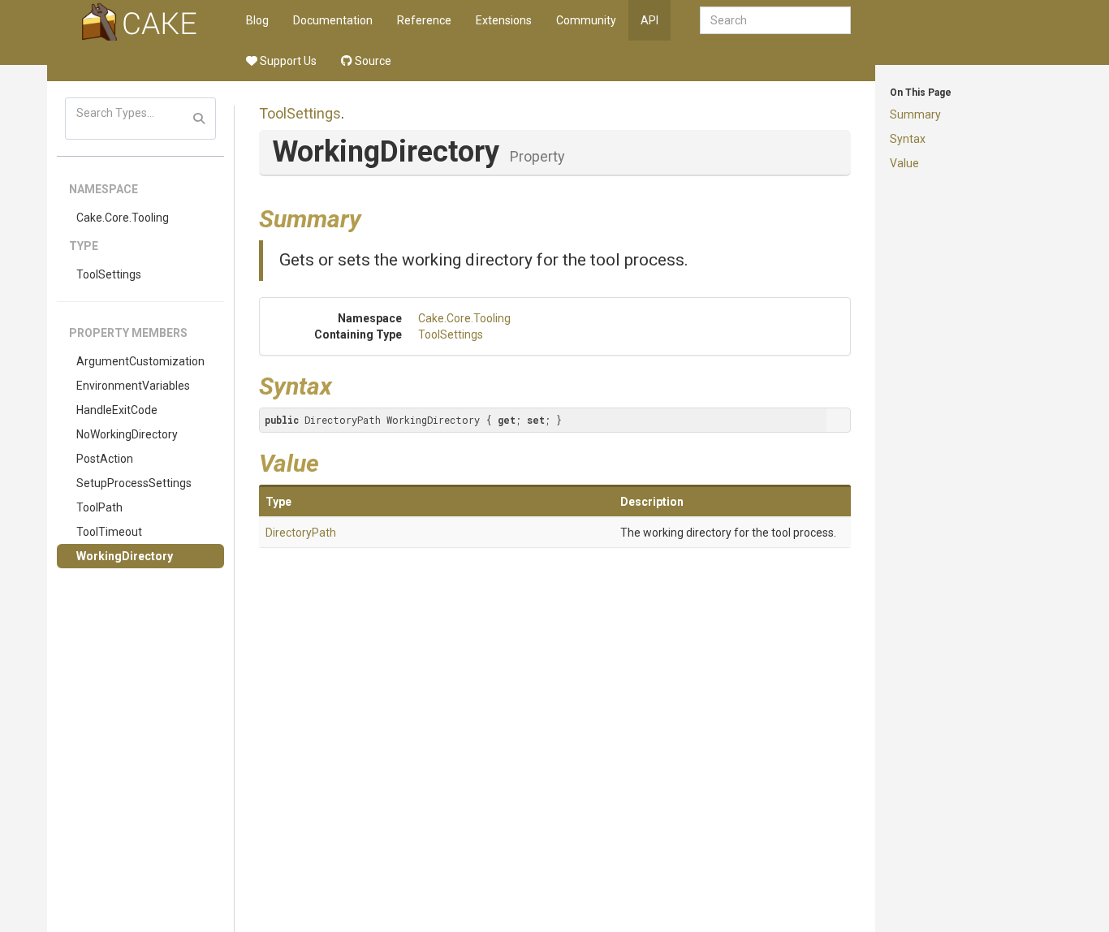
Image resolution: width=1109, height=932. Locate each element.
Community (586, 20)
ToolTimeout (109, 531)
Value (904, 163)
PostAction (104, 458)
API (649, 20)
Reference (424, 20)
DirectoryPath (300, 532)
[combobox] (775, 20)
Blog (257, 20)
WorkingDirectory (124, 556)
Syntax (908, 138)
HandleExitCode (117, 409)
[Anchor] (373, 217)
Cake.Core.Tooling (122, 217)
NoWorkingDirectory (127, 434)
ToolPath (99, 507)
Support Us (287, 60)
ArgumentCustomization (140, 361)
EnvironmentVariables (133, 385)
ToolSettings (108, 274)
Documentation (333, 20)
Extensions (504, 20)
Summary (915, 114)
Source (371, 60)
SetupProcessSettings (134, 483)
